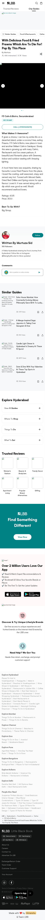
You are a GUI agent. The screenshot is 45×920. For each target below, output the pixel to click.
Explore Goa (7, 736)
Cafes (36, 816)
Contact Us (6, 852)
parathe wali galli (9, 784)
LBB (3, 816)
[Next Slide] (42, 86)
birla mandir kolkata (10, 773)
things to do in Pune (16, 753)
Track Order (6, 865)
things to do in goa (10, 740)
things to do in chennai (11, 728)
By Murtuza (6, 52)
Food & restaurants (24, 816)
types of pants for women (21, 811)
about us (5, 845)
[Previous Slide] (3, 86)
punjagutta (21, 681)
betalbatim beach (16, 742)
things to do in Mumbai (11, 717)
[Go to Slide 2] (23, 110)
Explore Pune (7, 747)
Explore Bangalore (10, 758)
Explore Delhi (7, 781)
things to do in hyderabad (23, 709)
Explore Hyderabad (10, 675)
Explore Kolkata (8, 769)
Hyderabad (11, 816)
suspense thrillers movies (12, 795)
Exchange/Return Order (11, 861)
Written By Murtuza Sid (17, 243)
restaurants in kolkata (19, 776)
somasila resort (20, 704)
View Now (22, 537)
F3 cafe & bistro (10, 818)
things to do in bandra (18, 720)
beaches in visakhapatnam (24, 683)
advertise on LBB (8, 855)
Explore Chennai (9, 725)
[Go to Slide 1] (21, 110)
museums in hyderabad (22, 693)
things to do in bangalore (12, 762)
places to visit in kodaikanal (27, 764)
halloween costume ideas (18, 808)
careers (5, 848)
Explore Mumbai (9, 714)
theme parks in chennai (23, 731)
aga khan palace (8, 751)
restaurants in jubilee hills (24, 688)
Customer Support (9, 868)
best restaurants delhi (17, 787)
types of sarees (22, 800)
